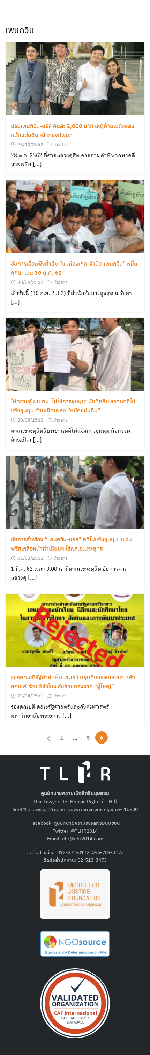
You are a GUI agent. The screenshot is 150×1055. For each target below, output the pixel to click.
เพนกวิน (20, 30)
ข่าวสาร (60, 144)
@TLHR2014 (84, 830)
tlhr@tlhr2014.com (82, 838)
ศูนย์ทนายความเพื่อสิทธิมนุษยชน (87, 822)
